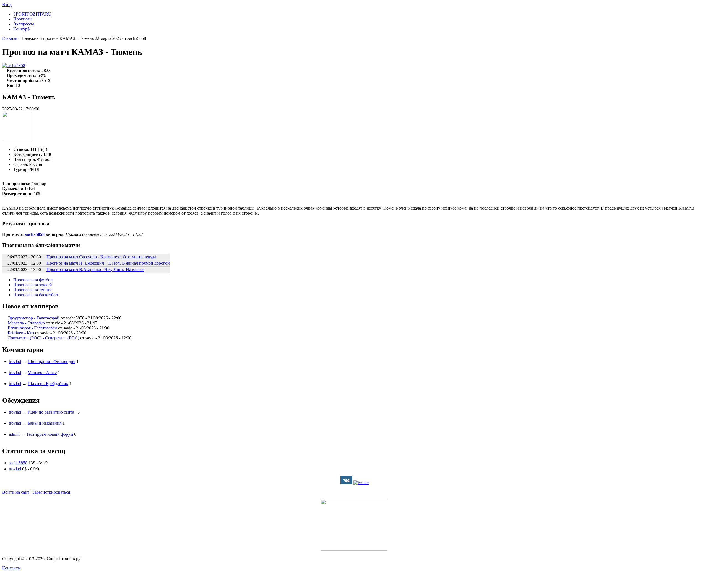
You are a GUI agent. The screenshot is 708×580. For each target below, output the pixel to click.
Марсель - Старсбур (26, 323)
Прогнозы (22, 19)
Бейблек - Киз (21, 333)
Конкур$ (21, 29)
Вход (7, 4)
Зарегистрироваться (51, 492)
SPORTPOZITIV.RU (32, 14)
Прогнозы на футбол (33, 279)
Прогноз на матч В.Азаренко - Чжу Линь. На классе (95, 269)
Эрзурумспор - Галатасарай (33, 318)
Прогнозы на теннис (32, 289)
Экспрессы (23, 24)
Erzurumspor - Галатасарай (32, 328)
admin (14, 434)
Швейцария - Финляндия (51, 361)
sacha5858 (16, 65)
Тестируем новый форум (49, 434)
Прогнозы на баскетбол (35, 294)
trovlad (15, 361)
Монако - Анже (42, 372)
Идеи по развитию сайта (51, 412)
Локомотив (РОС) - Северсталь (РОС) (43, 338)
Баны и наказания (44, 423)
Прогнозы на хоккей (32, 284)
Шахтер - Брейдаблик (48, 383)
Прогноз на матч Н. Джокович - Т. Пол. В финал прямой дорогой (108, 263)
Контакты (11, 568)
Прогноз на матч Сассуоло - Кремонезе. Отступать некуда (101, 256)
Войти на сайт (15, 492)
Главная (9, 38)
